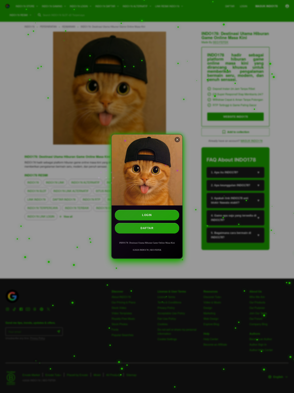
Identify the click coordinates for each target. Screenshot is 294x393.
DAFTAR (147, 228)
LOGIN (147, 215)
